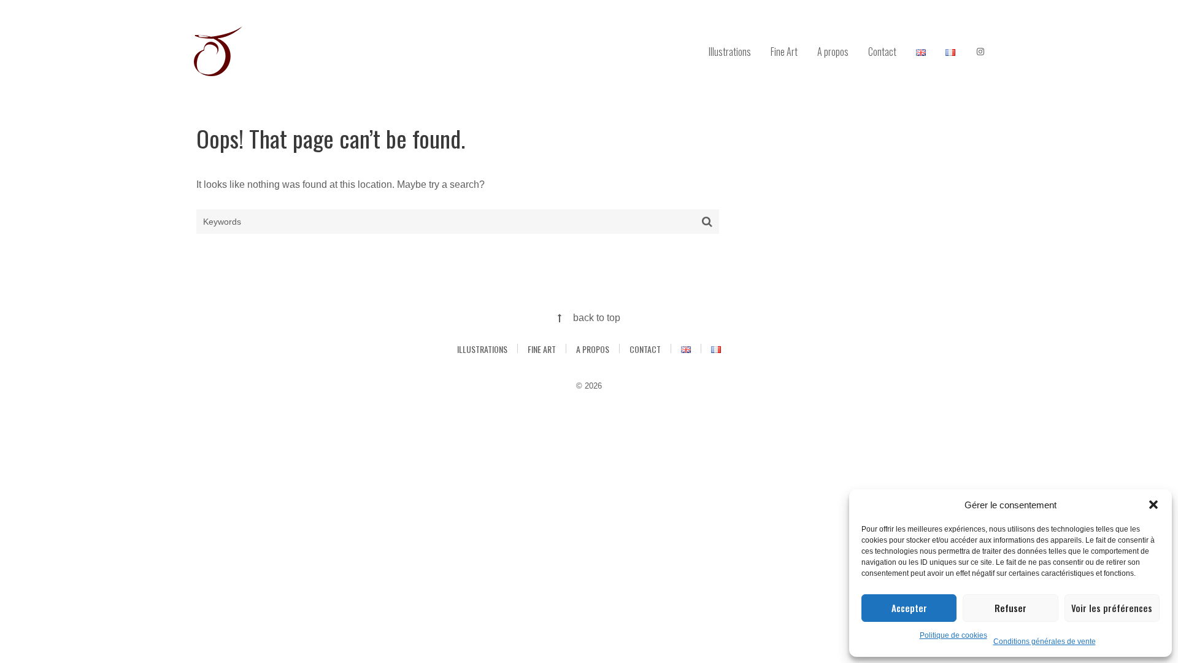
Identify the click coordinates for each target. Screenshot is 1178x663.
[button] (1153, 504)
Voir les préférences (1111, 608)
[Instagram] (980, 52)
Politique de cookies (953, 635)
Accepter (909, 608)
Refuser (1010, 608)
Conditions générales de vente (1044, 641)
